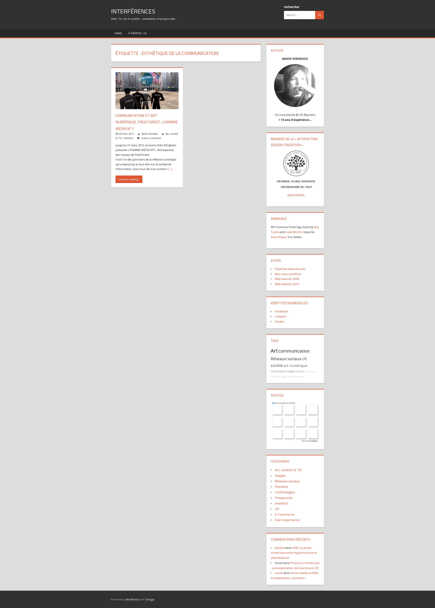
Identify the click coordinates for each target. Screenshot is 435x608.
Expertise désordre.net (290, 269)
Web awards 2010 (287, 284)
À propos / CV (137, 33)
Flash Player (279, 237)
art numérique (295, 365)
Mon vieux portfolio (288, 274)
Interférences (133, 11)
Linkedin (280, 316)
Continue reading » (129, 179)
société (277, 365)
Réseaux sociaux (286, 358)
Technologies (285, 492)
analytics (281, 503)
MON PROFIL (296, 195)
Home (118, 33)
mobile (291, 377)
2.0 (279, 377)
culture (274, 377)
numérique (278, 371)
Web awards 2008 (287, 279)
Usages (290, 371)
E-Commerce (311, 371)
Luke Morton (294, 232)
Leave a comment (151, 138)
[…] (170, 169)
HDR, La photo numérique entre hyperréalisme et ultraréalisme (294, 553)
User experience (287, 520)
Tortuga (149, 599)
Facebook (281, 311)
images (284, 377)
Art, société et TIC (288, 470)
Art (274, 350)
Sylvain (279, 548)
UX (304, 358)
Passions (128, 138)
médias (300, 371)
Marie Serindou (149, 133)
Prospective (284, 498)
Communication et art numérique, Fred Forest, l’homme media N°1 (147, 122)
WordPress (132, 599)
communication (294, 351)
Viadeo (279, 321)
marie (279, 573)
